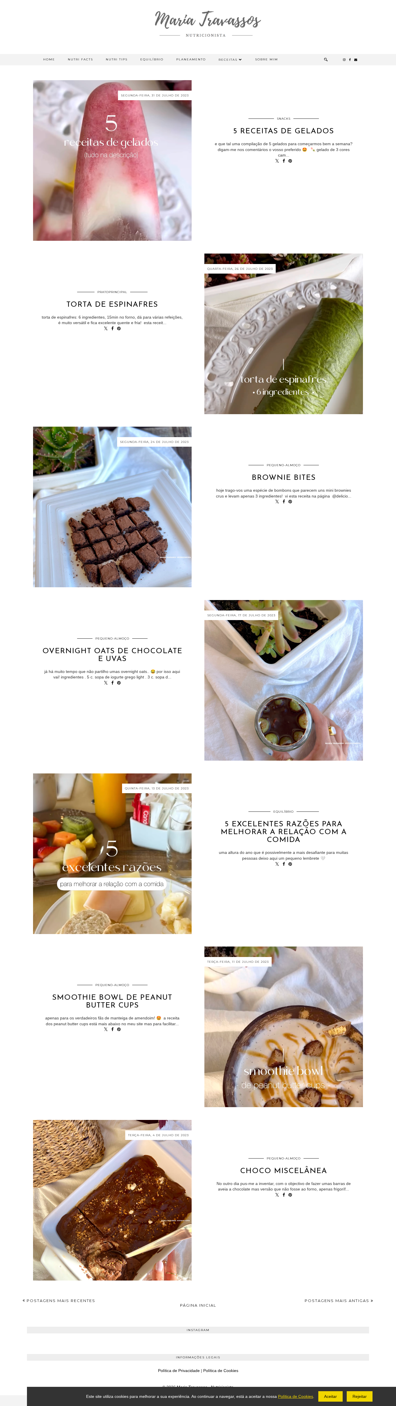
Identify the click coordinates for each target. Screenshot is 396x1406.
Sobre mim (266, 59)
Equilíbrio (152, 59)
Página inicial (198, 1305)
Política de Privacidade (179, 1370)
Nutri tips (117, 59)
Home (49, 59)
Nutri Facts (80, 59)
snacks (283, 119)
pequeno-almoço (284, 465)
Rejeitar (360, 1396)
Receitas (228, 60)
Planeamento (191, 59)
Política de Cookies (220, 1370)
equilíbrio (283, 812)
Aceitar (330, 1396)
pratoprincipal (112, 292)
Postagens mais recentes (60, 1300)
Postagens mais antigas (338, 1300)
